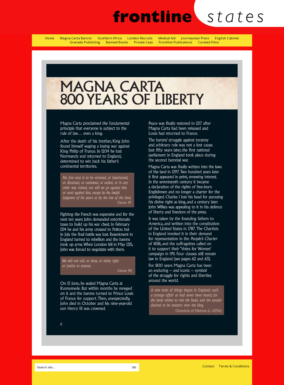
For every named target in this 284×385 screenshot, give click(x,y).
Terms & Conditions (234, 366)
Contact (208, 366)
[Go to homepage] (188, 17)
